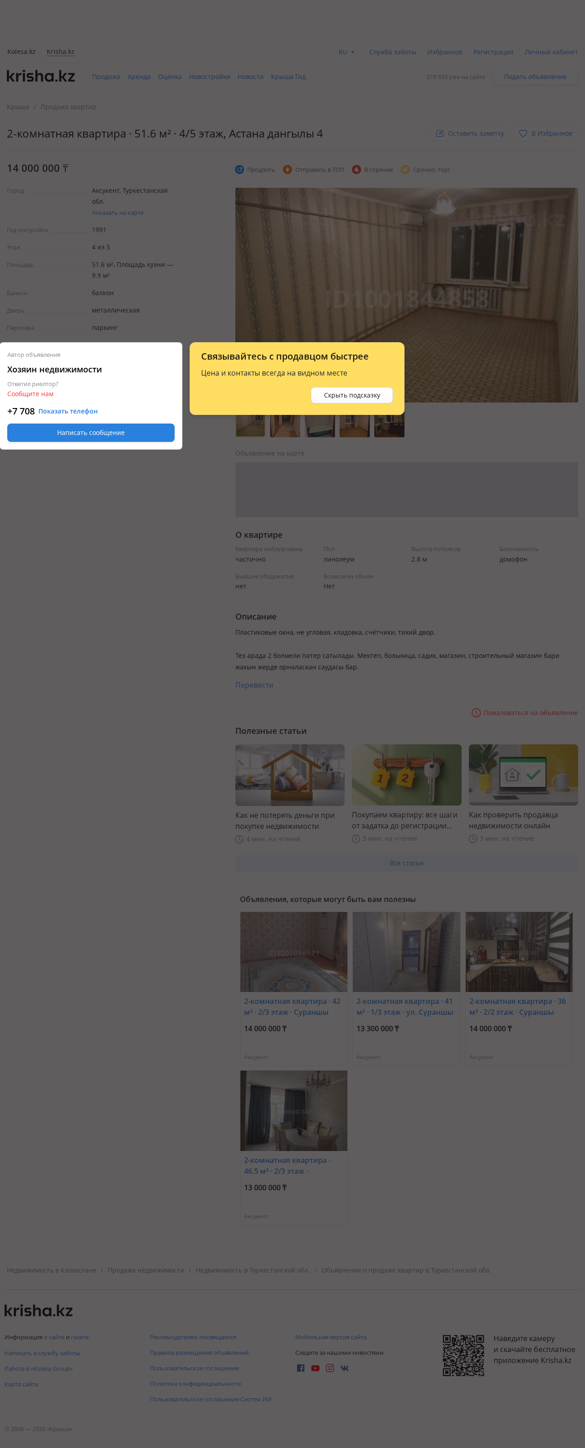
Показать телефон (68, 411)
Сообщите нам (30, 393)
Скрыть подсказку (352, 395)
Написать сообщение (91, 432)
